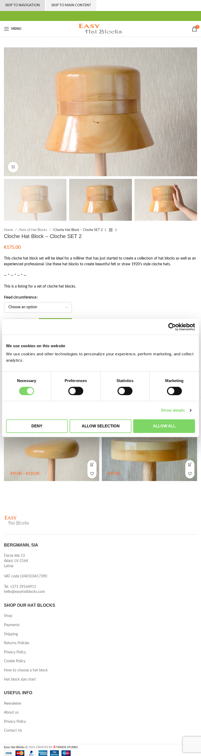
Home (9, 247)
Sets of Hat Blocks (34, 247)
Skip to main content (71, 22)
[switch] (75, 391)
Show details (173, 410)
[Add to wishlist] (92, 736)
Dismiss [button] (84, 8)
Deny (36, 426)
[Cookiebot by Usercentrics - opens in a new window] (172, 327)
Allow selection (101, 426)
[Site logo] (100, 45)
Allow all (164, 426)
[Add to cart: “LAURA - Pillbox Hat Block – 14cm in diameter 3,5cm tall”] (189, 727)
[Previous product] (105, 247)
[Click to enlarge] (13, 184)
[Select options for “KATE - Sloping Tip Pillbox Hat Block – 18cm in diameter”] (92, 727)
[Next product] (116, 247)
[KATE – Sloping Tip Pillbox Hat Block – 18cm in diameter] (51, 712)
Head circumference (20, 314)
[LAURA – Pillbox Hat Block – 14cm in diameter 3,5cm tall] (149, 712)
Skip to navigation (22, 22)
